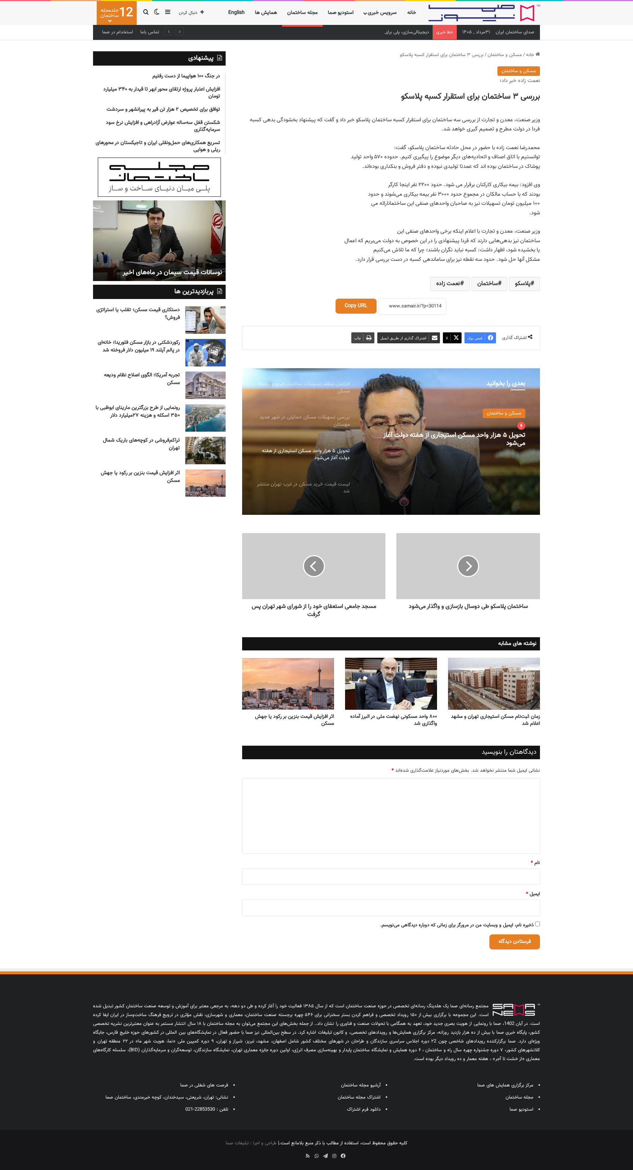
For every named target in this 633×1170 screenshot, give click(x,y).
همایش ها (266, 13)
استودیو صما (340, 13)
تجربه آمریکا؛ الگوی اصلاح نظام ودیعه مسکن (142, 379)
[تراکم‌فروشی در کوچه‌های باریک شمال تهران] (205, 450)
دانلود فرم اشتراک (364, 1109)
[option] (391, 441)
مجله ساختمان (302, 13)
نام (535, 863)
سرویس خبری (382, 13)
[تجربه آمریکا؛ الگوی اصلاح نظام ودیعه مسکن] (205, 385)
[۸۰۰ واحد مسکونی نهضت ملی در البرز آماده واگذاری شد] (391, 684)
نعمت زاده (448, 283)
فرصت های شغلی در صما (204, 1085)
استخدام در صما (117, 32)
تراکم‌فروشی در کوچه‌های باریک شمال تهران (141, 444)
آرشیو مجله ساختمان (361, 1085)
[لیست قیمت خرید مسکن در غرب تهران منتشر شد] (391, 441)
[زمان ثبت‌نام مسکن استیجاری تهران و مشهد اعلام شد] (494, 684)
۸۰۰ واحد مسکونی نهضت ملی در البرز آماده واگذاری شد (393, 720)
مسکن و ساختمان (505, 55)
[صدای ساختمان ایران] (484, 13)
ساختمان (487, 283)
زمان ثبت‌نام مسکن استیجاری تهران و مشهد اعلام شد (495, 720)
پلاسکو (522, 283)
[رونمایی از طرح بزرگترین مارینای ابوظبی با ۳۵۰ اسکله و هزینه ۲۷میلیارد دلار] (205, 418)
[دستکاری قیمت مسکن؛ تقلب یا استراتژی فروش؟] (205, 320)
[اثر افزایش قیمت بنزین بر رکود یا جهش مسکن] (288, 684)
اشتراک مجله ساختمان (359, 1097)
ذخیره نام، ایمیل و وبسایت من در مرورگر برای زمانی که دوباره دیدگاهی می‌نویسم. (457, 925)
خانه (411, 13)
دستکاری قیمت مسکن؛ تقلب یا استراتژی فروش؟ (138, 314)
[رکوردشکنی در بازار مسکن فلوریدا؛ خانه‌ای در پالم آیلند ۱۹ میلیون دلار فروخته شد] (205, 352)
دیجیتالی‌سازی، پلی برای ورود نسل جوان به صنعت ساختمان (372, 32)
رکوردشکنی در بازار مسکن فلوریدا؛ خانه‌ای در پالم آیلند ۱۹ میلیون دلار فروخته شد (139, 346)
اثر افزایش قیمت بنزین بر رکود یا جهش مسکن (294, 720)
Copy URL (356, 306)
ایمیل (533, 894)
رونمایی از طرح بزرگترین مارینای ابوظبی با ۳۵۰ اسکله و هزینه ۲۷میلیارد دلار (138, 412)
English (236, 13)
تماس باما (149, 32)
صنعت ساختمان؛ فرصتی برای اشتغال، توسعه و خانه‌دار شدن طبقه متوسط (160, 268)
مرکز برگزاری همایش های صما (505, 1085)
